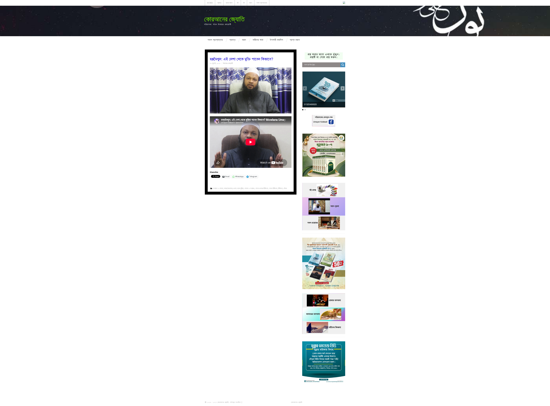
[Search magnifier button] (342, 64)
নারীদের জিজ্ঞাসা (335, 327)
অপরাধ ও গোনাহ (218, 188)
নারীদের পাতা (258, 39)
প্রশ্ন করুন (229, 3)
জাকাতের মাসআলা (313, 314)
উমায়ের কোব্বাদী (228, 63)
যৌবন (285, 188)
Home (210, 3)
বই (238, 3)
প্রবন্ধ (219, 3)
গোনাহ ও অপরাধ (249, 188)
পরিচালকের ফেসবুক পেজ (323, 117)
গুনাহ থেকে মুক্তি (238, 188)
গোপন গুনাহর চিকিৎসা (261, 188)
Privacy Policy (337, 402)
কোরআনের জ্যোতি (224, 19)
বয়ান (250, 3)
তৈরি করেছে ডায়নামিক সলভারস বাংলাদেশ (315, 402)
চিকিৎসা (280, 188)
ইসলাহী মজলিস (276, 39)
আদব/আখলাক (228, 188)
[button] (343, 88)
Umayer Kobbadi (320, 122)
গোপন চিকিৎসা (273, 188)
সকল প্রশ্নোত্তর (262, 3)
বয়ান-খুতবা (335, 206)
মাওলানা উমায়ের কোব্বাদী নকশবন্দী (253, 402)
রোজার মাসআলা (335, 300)
